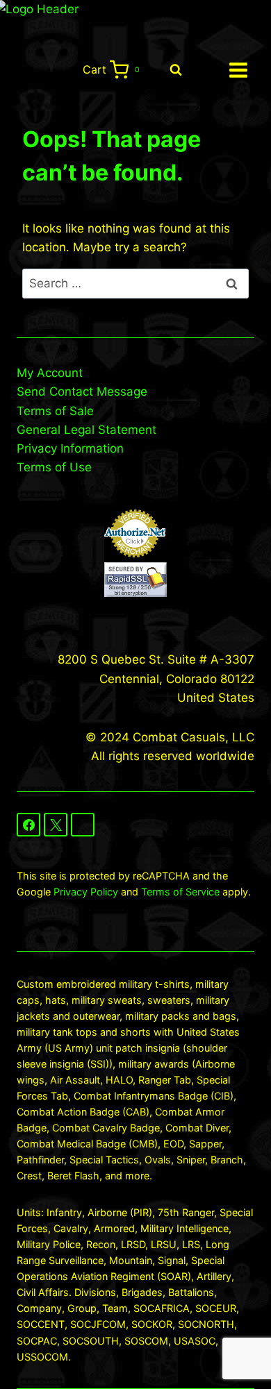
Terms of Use (54, 467)
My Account (50, 373)
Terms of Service (180, 892)
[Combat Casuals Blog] (83, 824)
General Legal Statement (86, 430)
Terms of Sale (55, 411)
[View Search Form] (175, 70)
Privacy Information (70, 448)
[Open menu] (238, 70)
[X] (55, 824)
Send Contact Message (82, 391)
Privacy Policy (86, 892)
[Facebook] (28, 824)
